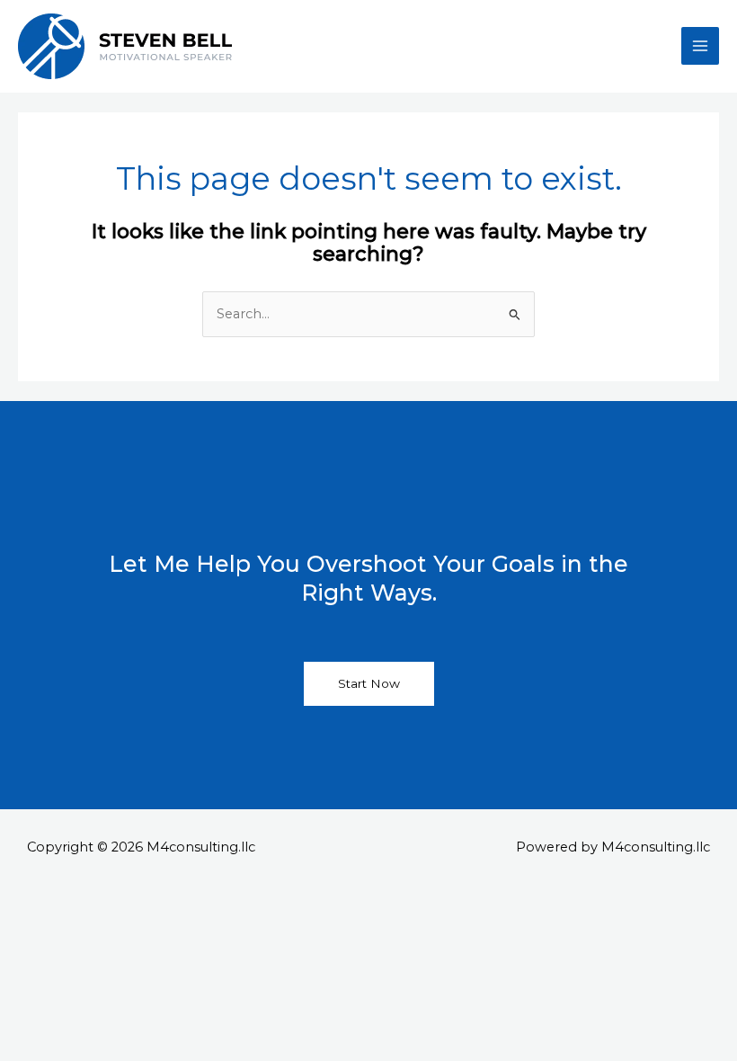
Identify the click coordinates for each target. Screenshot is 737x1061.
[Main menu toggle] (700, 46)
